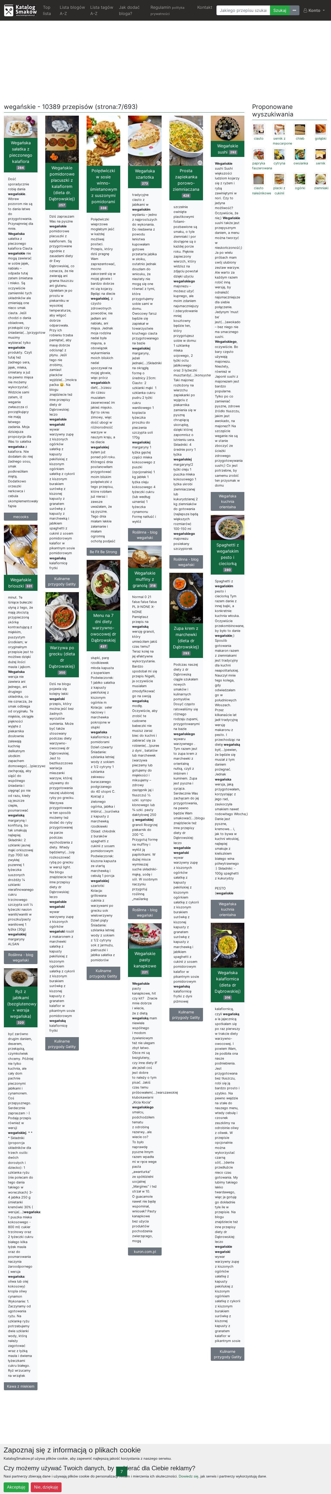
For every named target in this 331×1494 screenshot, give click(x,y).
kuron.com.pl (145, 1251)
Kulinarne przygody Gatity (62, 581)
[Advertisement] (165, 61)
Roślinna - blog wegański (144, 535)
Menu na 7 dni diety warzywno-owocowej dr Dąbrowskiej (103, 630)
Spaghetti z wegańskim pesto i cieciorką (227, 557)
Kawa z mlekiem (20, 1386)
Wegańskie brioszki (20, 583)
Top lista (47, 10)
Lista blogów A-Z (72, 10)
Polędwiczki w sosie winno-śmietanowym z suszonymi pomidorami (103, 189)
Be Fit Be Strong (103, 552)
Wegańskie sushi (227, 149)
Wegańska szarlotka (145, 176)
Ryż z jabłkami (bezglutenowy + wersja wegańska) (21, 1006)
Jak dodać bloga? (129, 10)
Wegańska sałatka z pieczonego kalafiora (20, 155)
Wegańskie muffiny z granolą (144, 579)
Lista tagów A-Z (101, 10)
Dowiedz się (188, 1476)
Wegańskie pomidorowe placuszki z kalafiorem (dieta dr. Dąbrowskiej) (62, 186)
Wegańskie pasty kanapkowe (145, 962)
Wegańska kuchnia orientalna (227, 501)
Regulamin (167, 10)
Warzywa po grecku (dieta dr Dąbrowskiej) (62, 659)
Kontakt (204, 7)
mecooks (20, 516)
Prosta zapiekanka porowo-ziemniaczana (186, 182)
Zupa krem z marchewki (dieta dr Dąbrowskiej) (186, 640)
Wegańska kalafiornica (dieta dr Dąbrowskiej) (228, 984)
